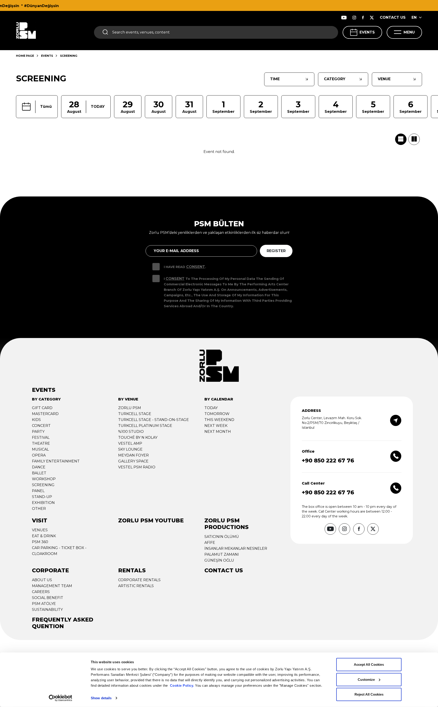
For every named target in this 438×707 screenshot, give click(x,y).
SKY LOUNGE (130, 449)
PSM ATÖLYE (44, 603)
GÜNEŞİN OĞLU (219, 560)
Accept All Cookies (369, 664)
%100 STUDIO (131, 431)
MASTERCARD (45, 414)
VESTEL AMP (130, 443)
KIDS (36, 420)
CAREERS (41, 592)
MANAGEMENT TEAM (52, 586)
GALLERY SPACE (133, 461)
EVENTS (367, 32)
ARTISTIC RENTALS (136, 586)
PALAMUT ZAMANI (221, 554)
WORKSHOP (44, 479)
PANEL (38, 491)
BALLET (39, 473)
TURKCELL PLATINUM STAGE (145, 425)
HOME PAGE (25, 55)
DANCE (38, 467)
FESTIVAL (41, 437)
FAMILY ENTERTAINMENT (56, 461)
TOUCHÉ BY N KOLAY (137, 437)
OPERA (39, 455)
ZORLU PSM (129, 408)
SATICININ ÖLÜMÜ (221, 536)
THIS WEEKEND (219, 420)
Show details (101, 698)
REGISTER (276, 251)
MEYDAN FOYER (133, 455)
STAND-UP (42, 497)
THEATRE (41, 443)
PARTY (38, 431)
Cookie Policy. (182, 685)
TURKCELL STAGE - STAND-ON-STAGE (153, 420)
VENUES (40, 530)
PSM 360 (40, 542)
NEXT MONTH (217, 431)
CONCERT (41, 425)
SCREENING (43, 485)
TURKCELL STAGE (134, 414)
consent (175, 278)
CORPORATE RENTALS (139, 580)
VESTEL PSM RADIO (136, 467)
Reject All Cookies (369, 694)
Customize (366, 679)
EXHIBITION (43, 503)
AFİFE (209, 542)
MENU (409, 32)
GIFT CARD (42, 408)
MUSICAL (40, 449)
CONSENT (195, 267)
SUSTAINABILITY (47, 609)
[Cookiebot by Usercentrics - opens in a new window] (61, 698)
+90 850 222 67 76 (328, 460)
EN (414, 17)
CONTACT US (393, 17)
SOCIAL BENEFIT (47, 598)
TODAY (211, 408)
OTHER (39, 508)
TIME (275, 79)
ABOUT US (42, 580)
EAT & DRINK (44, 536)
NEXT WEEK (215, 425)
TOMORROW (216, 414)
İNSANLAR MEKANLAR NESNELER (235, 548)
